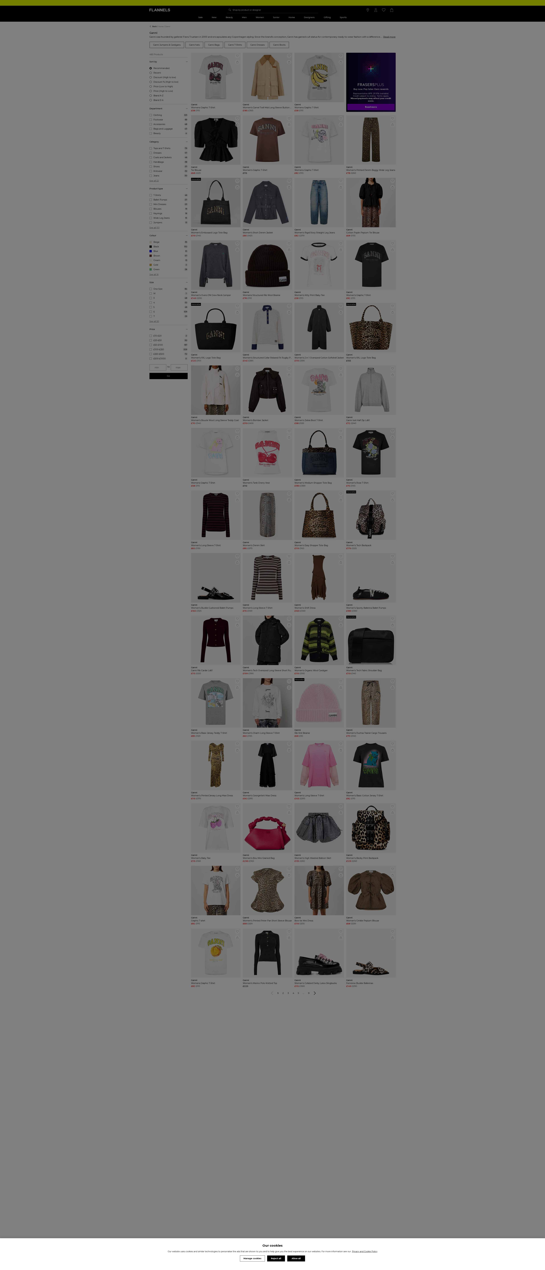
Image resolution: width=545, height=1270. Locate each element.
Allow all (296, 1258)
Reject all (276, 1258)
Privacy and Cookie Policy (364, 1251)
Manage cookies (252, 1258)
